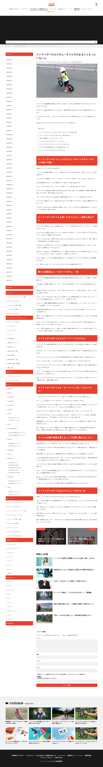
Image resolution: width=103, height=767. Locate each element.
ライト (9, 569)
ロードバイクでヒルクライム (15, 502)
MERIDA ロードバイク (15, 446)
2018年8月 (9, 201)
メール (38, 661)
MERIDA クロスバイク (15, 443)
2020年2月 (9, 126)
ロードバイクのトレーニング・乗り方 (17, 511)
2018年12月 (9, 184)
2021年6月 (9, 59)
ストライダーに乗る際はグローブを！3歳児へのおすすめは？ (39, 722)
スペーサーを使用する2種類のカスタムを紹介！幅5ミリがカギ (74, 558)
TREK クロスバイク (14, 491)
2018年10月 (9, 193)
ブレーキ (10, 606)
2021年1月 (9, 80)
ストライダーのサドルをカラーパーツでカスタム (51, 141)
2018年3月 (9, 222)
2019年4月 (9, 168)
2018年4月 (9, 218)
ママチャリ (10, 372)
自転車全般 (77, 9)
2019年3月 (9, 172)
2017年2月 (9, 276)
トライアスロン (12, 326)
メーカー (70, 9)
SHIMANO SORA (13, 470)
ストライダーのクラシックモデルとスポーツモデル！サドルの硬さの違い (57, 132)
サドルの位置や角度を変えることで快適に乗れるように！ (53, 147)
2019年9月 (9, 147)
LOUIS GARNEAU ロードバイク (17, 435)
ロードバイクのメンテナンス (15, 515)
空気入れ (10, 573)
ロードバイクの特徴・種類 (14, 519)
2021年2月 (9, 76)
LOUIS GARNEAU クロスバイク (17, 432)
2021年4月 (9, 68)
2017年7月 (9, 255)
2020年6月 (9, 109)
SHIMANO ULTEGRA (14, 472)
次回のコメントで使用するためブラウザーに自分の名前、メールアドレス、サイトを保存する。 (62, 674)
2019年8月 (9, 151)
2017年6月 (9, 259)
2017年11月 (9, 238)
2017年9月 (9, 247)
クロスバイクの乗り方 (13, 301)
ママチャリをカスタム (13, 380)
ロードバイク (53, 9)
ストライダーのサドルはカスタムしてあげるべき (51, 150)
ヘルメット (10, 565)
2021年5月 (9, 64)
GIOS (9, 424)
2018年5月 (9, 213)
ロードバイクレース (13, 527)
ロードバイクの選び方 (13, 523)
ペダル (9, 615)
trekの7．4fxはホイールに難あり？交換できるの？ (70, 581)
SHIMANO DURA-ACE (15, 467)
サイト (38, 667)
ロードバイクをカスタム (14, 531)
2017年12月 (9, 234)
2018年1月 (9, 230)
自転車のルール (12, 347)
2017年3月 (9, 272)
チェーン (10, 598)
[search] (95, 42)
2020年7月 (9, 105)
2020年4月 (9, 118)
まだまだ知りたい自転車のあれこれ (39, 9)
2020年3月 (9, 122)
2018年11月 (9, 188)
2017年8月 (9, 251)
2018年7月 (9, 205)
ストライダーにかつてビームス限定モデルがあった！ (63, 742)
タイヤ (9, 594)
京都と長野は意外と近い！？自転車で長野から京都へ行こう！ (74, 604)
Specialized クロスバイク (15, 481)
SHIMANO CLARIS (14, 465)
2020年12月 (9, 84)
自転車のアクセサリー (14, 9)
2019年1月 (9, 180)
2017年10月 (9, 243)
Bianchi (9, 392)
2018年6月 (9, 209)
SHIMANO (10, 458)
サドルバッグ (11, 552)
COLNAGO (11, 405)
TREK (9, 487)
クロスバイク (25, 9)
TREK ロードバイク (14, 494)
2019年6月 (9, 159)
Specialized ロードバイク (15, 483)
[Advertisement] (51, 28)
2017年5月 (9, 263)
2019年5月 (9, 164)
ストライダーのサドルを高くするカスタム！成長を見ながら (54, 135)
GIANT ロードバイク (14, 420)
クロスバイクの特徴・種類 (14, 305)
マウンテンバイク (12, 330)
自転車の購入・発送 (13, 359)
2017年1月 (9, 280)
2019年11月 (9, 139)
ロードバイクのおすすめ (14, 506)
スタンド (10, 560)
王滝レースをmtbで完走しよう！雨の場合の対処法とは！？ (73, 615)
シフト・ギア (11, 590)
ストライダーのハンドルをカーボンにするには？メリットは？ (86, 742)
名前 (37, 654)
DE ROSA (10, 409)
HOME (8, 46)
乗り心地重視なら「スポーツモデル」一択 (49, 138)
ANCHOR (10, 388)
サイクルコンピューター (14, 548)
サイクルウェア (12, 544)
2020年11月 (9, 89)
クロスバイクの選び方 (13, 309)
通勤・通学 (10, 367)
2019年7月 (9, 155)
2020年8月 (9, 101)
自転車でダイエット (13, 342)
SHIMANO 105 (13, 462)
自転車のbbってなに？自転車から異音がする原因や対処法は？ (74, 569)
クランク (10, 581)
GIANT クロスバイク (14, 417)
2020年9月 (9, 97)
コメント (38, 638)
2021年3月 (9, 72)
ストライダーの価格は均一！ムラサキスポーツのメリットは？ (16, 742)
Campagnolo (11, 397)
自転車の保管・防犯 (13, 351)
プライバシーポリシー (86, 9)
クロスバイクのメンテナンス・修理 (17, 297)
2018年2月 (9, 226)
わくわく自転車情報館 (56, 761)
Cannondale (11, 401)
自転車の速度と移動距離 (14, 363)
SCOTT (10, 454)
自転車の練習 (11, 355)
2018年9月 (9, 197)
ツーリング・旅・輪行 (13, 322)
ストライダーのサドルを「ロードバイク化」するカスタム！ (54, 144)
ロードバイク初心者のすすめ (15, 536)
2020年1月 (9, 130)
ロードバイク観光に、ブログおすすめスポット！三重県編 (72, 592)
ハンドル (10, 602)
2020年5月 (9, 114)
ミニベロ (10, 334)
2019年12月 (9, 134)
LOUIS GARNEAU (12, 428)
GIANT (9, 413)
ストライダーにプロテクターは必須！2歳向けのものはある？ (86, 722)
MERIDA (10, 439)
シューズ (10, 556)
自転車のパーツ (62, 9)
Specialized (10, 476)
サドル (9, 585)
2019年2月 (9, 176)
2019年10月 (9, 143)
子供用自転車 (73, 62)
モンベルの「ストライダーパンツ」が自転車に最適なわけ (63, 722)
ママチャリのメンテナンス (14, 376)
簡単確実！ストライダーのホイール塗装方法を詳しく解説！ (16, 722)
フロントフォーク (12, 610)
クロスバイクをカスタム (14, 313)
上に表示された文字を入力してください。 (47, 678)
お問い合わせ (50, 11)
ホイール (10, 619)
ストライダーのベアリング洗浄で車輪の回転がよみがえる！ (40, 742)
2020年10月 (9, 93)
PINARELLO (11, 450)
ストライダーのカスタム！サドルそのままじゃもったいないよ (43, 46)
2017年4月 (9, 268)
